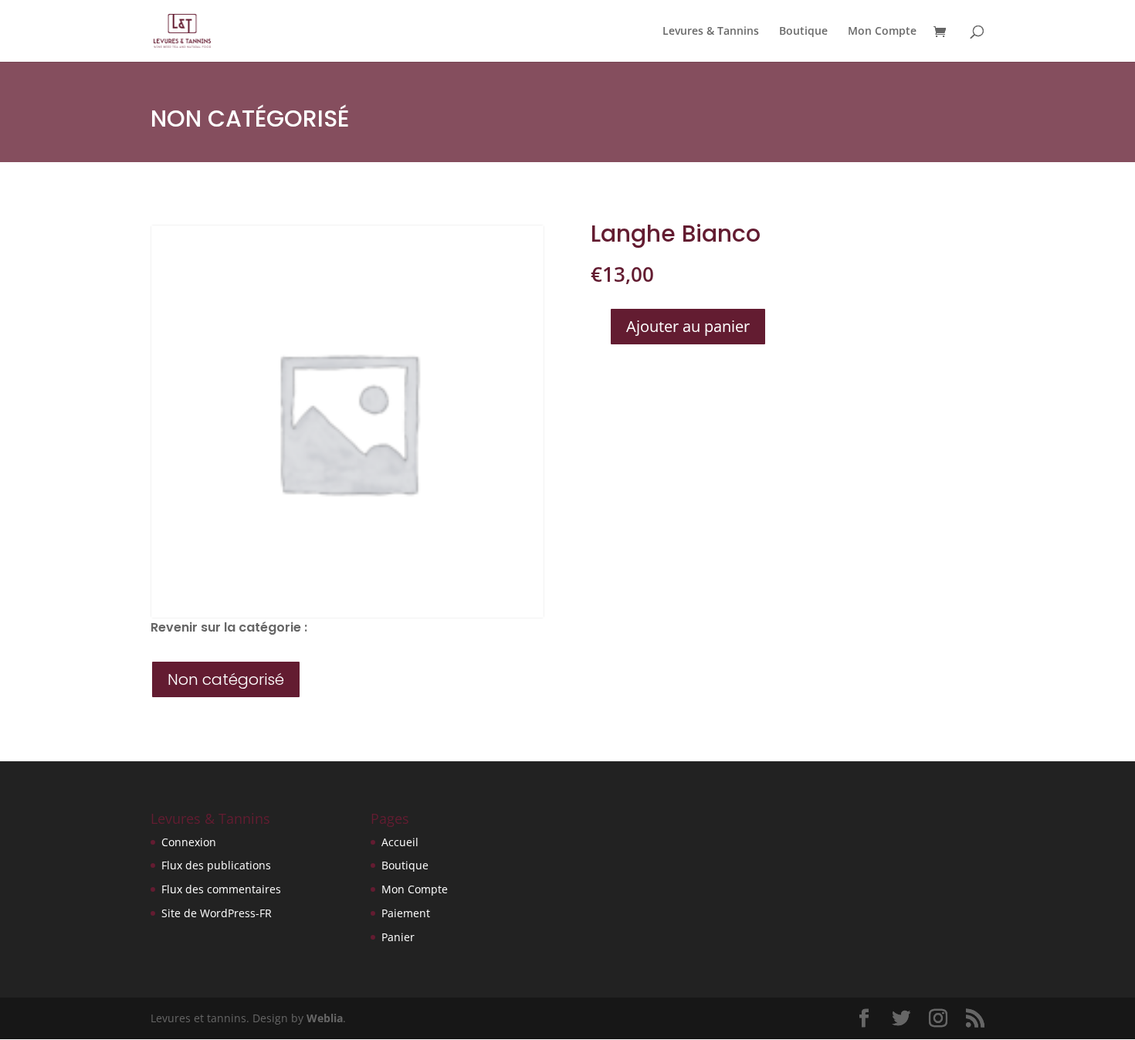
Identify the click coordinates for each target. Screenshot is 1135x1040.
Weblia (325, 1018)
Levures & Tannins (710, 31)
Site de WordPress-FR (216, 913)
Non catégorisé (250, 118)
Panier (398, 937)
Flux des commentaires (221, 889)
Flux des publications (216, 865)
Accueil (399, 842)
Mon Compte (882, 31)
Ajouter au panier (688, 326)
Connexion (188, 842)
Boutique (803, 31)
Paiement (405, 913)
